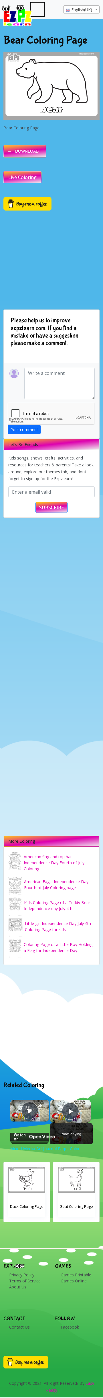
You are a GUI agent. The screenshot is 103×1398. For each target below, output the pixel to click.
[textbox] (81, 10)
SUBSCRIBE (51, 507)
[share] (39, 1105)
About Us (17, 1287)
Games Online (74, 1281)
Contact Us (19, 1327)
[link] (18, 1107)
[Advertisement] (51, 1023)
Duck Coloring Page (26, 1206)
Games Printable (76, 1275)
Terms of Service (25, 1281)
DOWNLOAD (27, 151)
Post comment (24, 429)
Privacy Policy (21, 1275)
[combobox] (81, 9)
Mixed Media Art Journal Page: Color (29, 1107)
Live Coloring (22, 177)
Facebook (70, 1327)
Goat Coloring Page (76, 1206)
